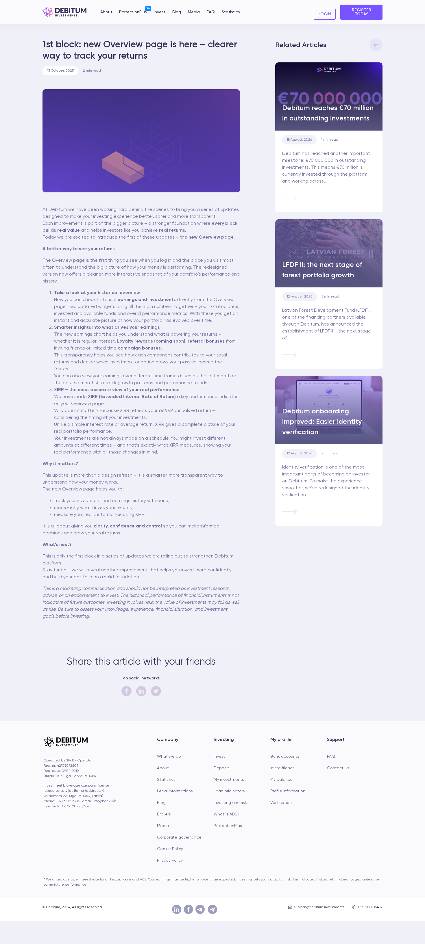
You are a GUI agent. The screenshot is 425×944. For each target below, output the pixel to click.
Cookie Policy (170, 849)
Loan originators (229, 791)
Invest (159, 12)
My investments (229, 780)
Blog (176, 12)
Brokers (164, 814)
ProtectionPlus (133, 11)
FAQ (211, 12)
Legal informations (175, 791)
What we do (169, 757)
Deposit (221, 768)
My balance (281, 780)
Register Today (361, 12)
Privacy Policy (170, 860)
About (106, 12)
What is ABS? (226, 814)
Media (194, 12)
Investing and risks (231, 803)
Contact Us (338, 768)
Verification (281, 803)
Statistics (231, 12)
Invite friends (282, 768)
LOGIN (325, 14)
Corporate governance (179, 837)
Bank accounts (284, 757)
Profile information (287, 791)
